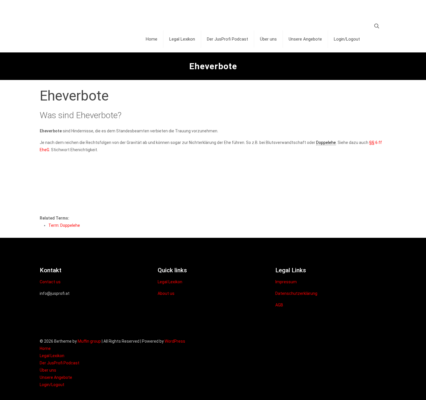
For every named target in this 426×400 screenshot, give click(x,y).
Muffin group (89, 341)
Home (45, 348)
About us (166, 293)
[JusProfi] (88, 13)
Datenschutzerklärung (296, 293)
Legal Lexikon (170, 282)
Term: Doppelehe (64, 225)
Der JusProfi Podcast (59, 363)
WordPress (175, 341)
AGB (279, 305)
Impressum (286, 282)
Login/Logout (52, 384)
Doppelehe (326, 142)
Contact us (50, 282)
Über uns (48, 370)
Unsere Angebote (56, 377)
